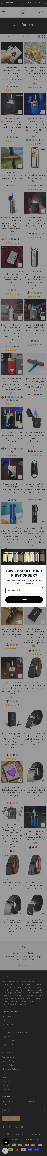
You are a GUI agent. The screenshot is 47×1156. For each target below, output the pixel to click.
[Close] (43, 552)
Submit (24, 600)
